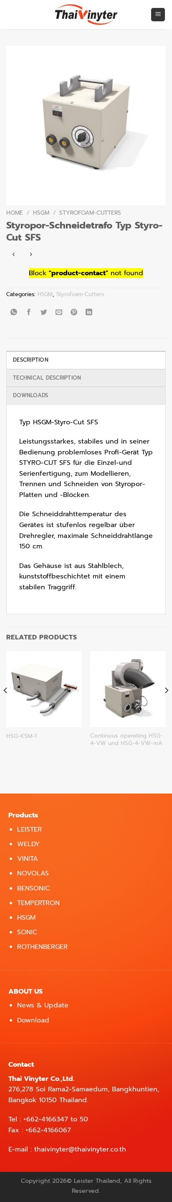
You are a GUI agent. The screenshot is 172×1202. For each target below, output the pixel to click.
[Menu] (158, 15)
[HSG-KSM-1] (44, 689)
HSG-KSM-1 (21, 736)
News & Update (42, 1005)
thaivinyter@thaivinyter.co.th (80, 1149)
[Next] (166, 706)
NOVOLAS (33, 873)
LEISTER (29, 829)
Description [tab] (30, 360)
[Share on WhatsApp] (14, 313)
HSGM (41, 212)
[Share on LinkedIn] (89, 313)
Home (14, 212)
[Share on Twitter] (44, 313)
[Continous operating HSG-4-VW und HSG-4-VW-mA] (128, 689)
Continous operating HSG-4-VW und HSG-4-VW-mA (126, 739)
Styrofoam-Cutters (90, 212)
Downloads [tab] (30, 395)
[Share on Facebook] (29, 313)
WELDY (28, 844)
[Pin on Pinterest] (74, 313)
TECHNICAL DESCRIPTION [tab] (47, 378)
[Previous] (6, 706)
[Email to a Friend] (59, 313)
